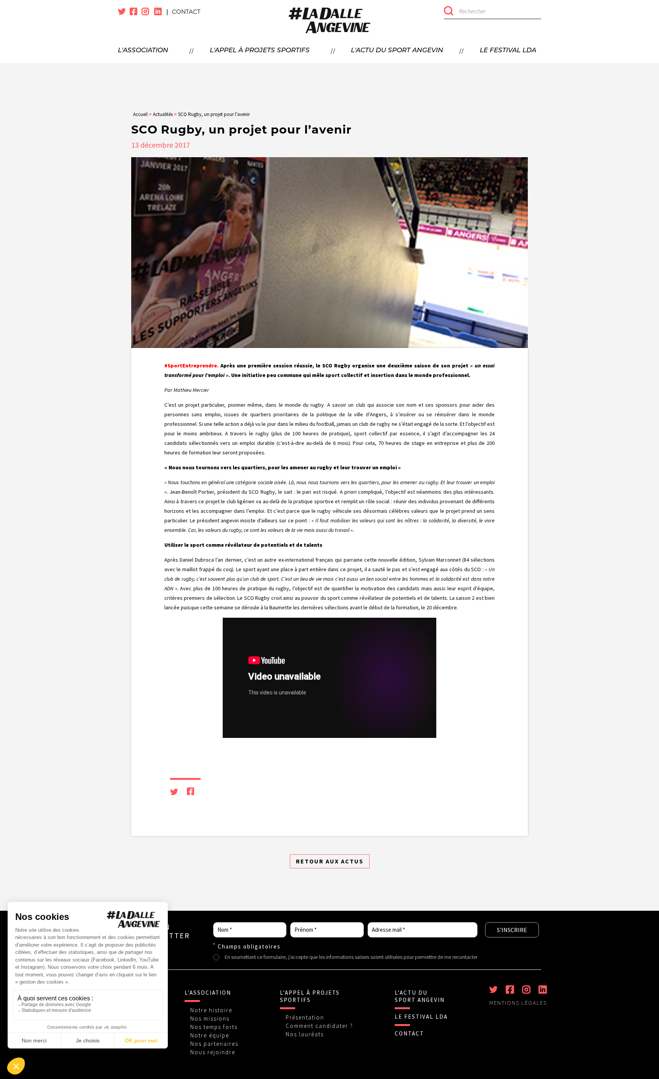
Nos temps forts (214, 1027)
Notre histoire (211, 1010)
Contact (186, 11)
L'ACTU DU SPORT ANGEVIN (420, 996)
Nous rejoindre (212, 1052)
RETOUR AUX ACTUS (329, 861)
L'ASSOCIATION (208, 992)
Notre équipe (209, 1035)
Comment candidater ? (319, 1025)
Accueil (140, 114)
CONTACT (409, 1033)
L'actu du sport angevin (397, 50)
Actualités (163, 114)
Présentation (305, 1017)
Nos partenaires (214, 1043)
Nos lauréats (305, 1034)
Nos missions (210, 1018)
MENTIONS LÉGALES (518, 1002)
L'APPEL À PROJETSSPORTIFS (310, 996)
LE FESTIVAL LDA (421, 1016)
